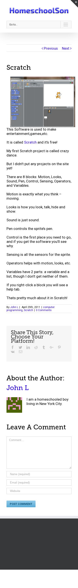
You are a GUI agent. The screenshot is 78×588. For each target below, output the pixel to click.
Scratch (30, 142)
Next (65, 48)
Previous (51, 48)
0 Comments (44, 310)
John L (14, 307)
